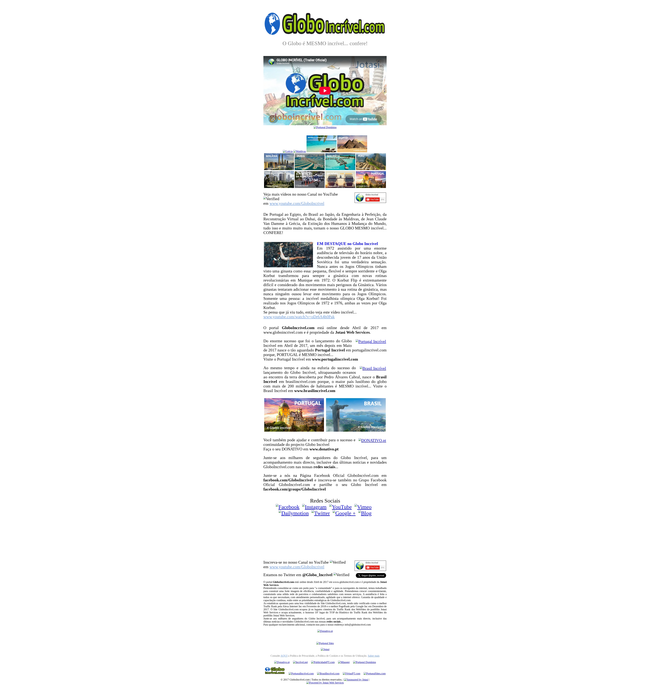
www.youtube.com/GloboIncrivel (296, 203)
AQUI (283, 655)
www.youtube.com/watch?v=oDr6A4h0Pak (299, 317)
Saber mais (374, 655)
